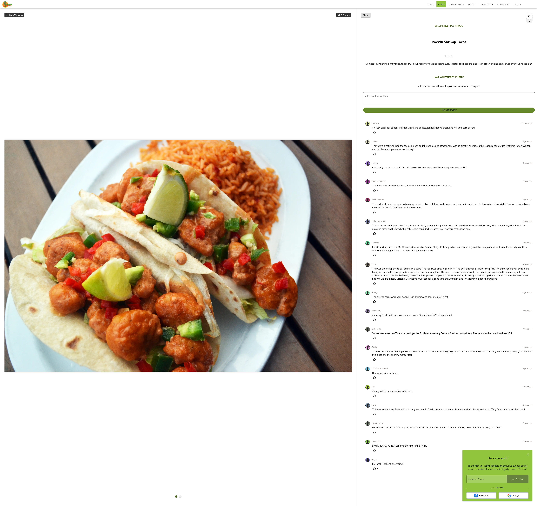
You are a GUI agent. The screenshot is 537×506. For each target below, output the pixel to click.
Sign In (517, 4)
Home (431, 4)
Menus (441, 4)
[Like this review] (375, 132)
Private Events (456, 4)
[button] (486, 4)
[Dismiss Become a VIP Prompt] (528, 454)
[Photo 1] (176, 496)
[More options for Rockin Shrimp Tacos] (529, 16)
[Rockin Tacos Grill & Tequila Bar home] (14, 4)
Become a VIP (503, 4)
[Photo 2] (180, 496)
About (471, 4)
